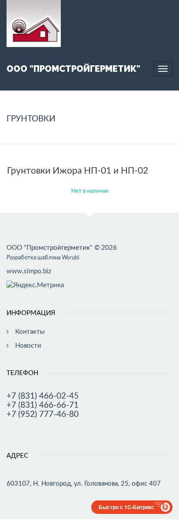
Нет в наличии (89, 191)
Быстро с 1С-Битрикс (126, 507)
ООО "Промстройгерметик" (73, 69)
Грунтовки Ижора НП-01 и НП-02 (77, 170)
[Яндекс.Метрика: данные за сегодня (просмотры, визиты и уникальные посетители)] (35, 285)
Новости (28, 345)
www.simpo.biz (29, 271)
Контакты (30, 332)
